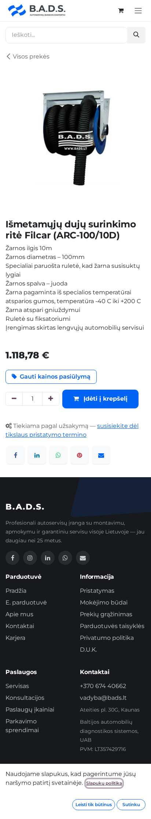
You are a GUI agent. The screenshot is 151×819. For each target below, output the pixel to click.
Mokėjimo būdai (104, 602)
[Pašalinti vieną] (14, 399)
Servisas (17, 685)
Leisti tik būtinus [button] (94, 804)
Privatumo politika (107, 637)
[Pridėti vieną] (50, 399)
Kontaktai (19, 626)
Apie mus (19, 614)
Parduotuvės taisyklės (112, 626)
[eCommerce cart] (120, 10)
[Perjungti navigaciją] (138, 10)
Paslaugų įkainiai (29, 709)
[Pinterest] (79, 455)
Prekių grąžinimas (106, 614)
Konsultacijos (24, 697)
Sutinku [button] (131, 804)
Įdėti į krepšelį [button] (105, 398)
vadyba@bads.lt (103, 697)
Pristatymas (97, 590)
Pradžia (15, 590)
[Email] (83, 558)
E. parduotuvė (26, 602)
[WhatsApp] (58, 455)
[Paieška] (136, 35)
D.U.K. (88, 649)
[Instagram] (30, 558)
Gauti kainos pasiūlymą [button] (55, 376)
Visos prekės (31, 56)
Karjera (15, 637)
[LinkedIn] (37, 455)
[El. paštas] (101, 455)
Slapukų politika (104, 783)
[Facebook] (15, 455)
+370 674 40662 (103, 685)
